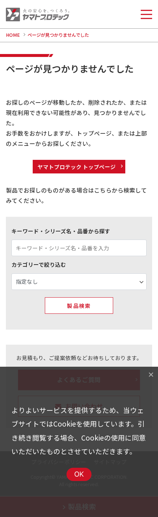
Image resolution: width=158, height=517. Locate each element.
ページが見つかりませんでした (58, 35)
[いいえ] (150, 374)
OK (79, 474)
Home (13, 35)
